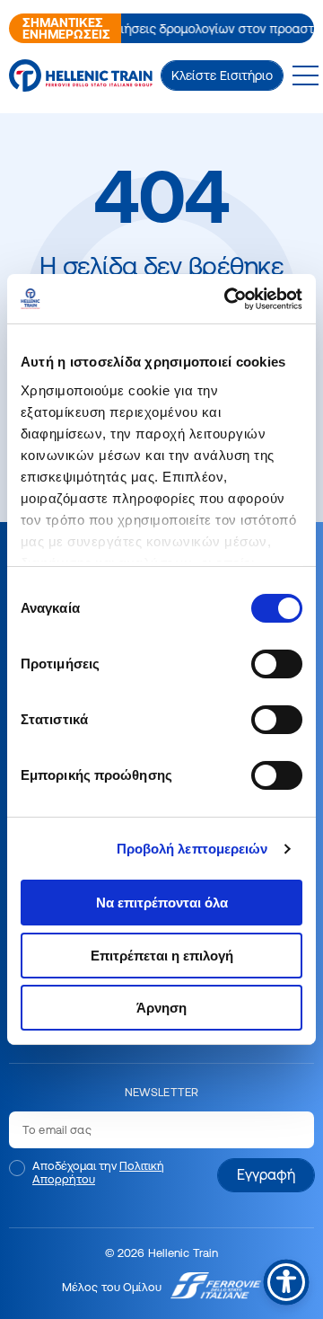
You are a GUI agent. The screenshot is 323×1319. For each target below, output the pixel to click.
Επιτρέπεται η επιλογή (162, 955)
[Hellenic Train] (81, 75)
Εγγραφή (266, 1174)
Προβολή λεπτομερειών (192, 848)
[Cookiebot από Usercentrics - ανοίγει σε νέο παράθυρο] (228, 299)
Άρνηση (161, 1007)
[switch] (276, 664)
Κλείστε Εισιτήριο (222, 75)
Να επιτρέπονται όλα (162, 902)
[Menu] (305, 75)
